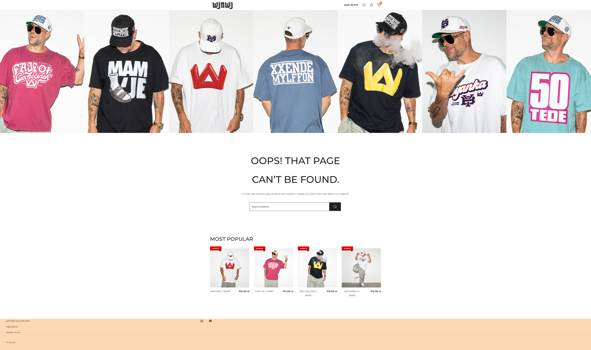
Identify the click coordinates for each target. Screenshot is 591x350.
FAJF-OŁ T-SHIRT (264, 291)
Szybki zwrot (13, 332)
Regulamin (12, 326)
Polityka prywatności (18, 320)
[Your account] (371, 5)
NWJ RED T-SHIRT (220, 291)
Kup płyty (351, 5)
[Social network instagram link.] (202, 320)
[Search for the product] (335, 206)
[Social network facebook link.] (210, 320)
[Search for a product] (364, 5)
